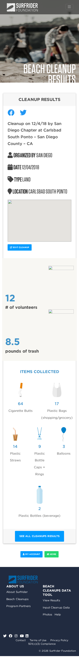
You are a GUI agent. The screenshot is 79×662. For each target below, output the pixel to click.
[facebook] (11, 636)
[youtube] (22, 636)
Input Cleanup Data (56, 607)
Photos (47, 614)
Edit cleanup (20, 247)
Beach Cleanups (17, 599)
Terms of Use (38, 640)
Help (58, 614)
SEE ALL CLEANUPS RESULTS (39, 536)
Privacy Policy (59, 640)
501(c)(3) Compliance (42, 643)
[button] (39, 218)
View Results (51, 600)
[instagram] (17, 636)
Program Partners (18, 606)
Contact (21, 640)
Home (52, 554)
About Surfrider (17, 592)
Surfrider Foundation (23, 579)
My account (32, 554)
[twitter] (5, 636)
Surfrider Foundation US (22, 7)
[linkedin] (26, 636)
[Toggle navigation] (69, 6)
